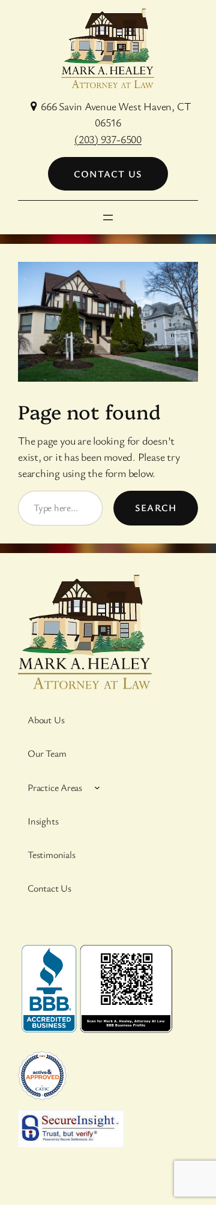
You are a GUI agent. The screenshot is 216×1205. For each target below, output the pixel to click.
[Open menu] (108, 217)
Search (155, 507)
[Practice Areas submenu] (97, 787)
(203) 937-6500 (108, 139)
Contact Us (108, 173)
